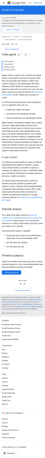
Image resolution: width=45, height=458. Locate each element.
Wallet (24, 2)
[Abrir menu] (3, 3)
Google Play (6, 400)
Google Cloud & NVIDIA (10, 339)
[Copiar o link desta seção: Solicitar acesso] (24, 209)
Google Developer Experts (11, 332)
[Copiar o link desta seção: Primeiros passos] (25, 255)
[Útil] (12, 44)
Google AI (5, 434)
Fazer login (38, 3)
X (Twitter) (6, 364)
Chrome (5, 382)
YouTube (5, 368)
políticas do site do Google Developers (29, 306)
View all (4, 404)
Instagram (5, 357)
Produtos (17, 37)
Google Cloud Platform (10, 430)
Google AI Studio (8, 389)
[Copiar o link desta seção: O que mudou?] (20, 157)
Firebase (5, 385)
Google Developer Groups (11, 328)
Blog (3, 349)
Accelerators (6, 336)
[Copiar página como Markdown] (26, 55)
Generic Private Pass (13, 9)
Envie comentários (12, 49)
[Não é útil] (16, 44)
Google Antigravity (8, 393)
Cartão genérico (10, 39)
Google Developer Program (11, 324)
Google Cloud (6, 397)
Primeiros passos (11, 272)
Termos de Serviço (8, 447)
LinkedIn (5, 361)
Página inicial (6, 37)
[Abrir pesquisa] (30, 2)
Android (5, 378)
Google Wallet (27, 37)
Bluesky (5, 353)
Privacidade (22, 447)
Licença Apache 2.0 (28, 304)
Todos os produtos (8, 437)
